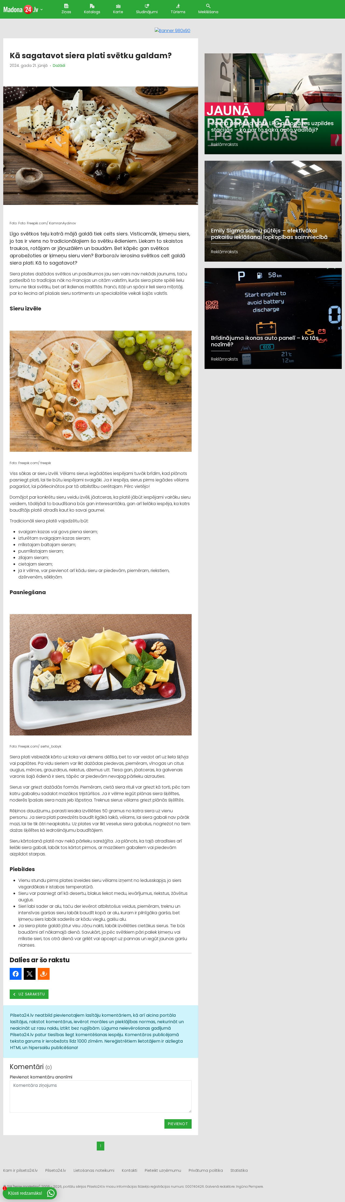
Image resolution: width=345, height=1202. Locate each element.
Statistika (239, 1170)
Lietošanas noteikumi (94, 1170)
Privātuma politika (206, 1170)
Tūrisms (178, 12)
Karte (118, 12)
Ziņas (66, 12)
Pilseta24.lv (55, 1170)
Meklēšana (208, 12)
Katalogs (92, 12)
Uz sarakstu (31, 994)
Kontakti (129, 1170)
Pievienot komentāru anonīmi (41, 1077)
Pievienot (178, 1123)
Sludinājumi (147, 12)
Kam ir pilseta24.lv (20, 1170)
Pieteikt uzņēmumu (163, 1170)
